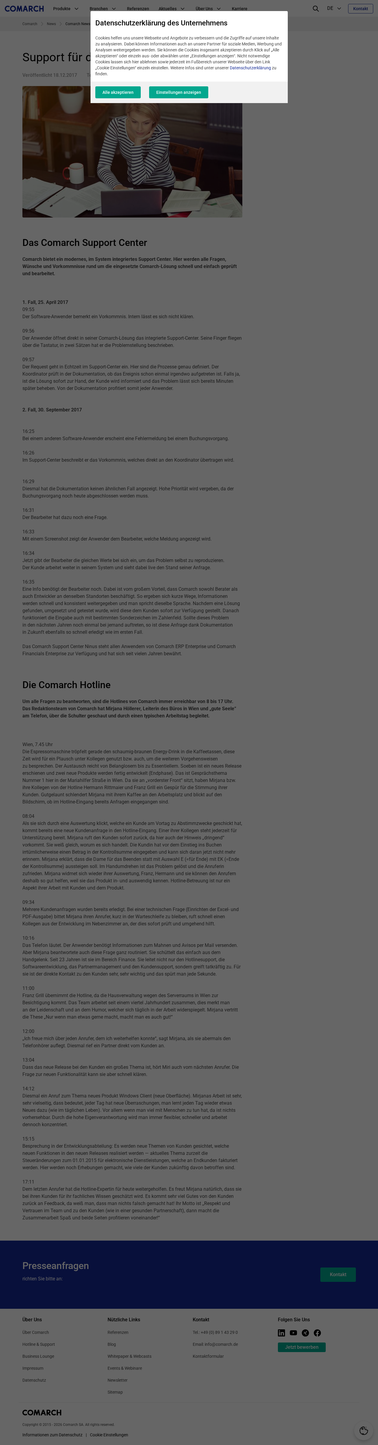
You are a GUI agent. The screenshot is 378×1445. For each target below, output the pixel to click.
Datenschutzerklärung (250, 67)
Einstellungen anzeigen (178, 92)
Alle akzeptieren (118, 92)
